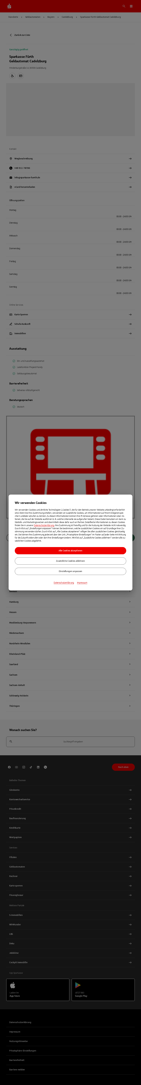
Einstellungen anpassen (70, 571)
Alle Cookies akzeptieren (70, 550)
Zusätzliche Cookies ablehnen (70, 561)
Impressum (82, 582)
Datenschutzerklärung (44, 525)
